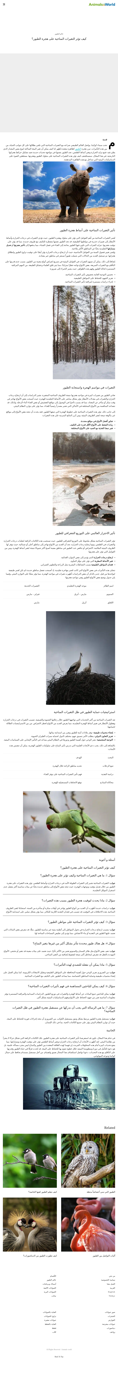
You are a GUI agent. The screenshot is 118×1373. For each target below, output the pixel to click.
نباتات (54, 1296)
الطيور (78, 149)
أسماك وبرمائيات (49, 1284)
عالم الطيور (59, 34)
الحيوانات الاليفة (49, 1288)
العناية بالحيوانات (49, 1312)
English (111, 1292)
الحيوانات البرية (50, 1292)
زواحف (112, 1332)
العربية (112, 1288)
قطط (54, 1328)
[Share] (75, 46)
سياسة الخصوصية (108, 1280)
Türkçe (112, 1296)
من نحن (112, 1276)
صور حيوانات (110, 1312)
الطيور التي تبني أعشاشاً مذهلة (87, 17)
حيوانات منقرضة (108, 1324)
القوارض (111, 1320)
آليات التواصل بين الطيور (104, 1256)
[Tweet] (68, 46)
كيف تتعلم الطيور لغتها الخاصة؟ (29, 17)
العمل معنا (111, 1284)
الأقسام (53, 1276)
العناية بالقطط (50, 1324)
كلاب (54, 1332)
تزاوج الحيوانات (50, 1316)
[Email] (53, 46)
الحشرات (111, 1316)
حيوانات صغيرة (50, 1320)
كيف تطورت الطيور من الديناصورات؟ (40, 1256)
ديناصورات (111, 1328)
